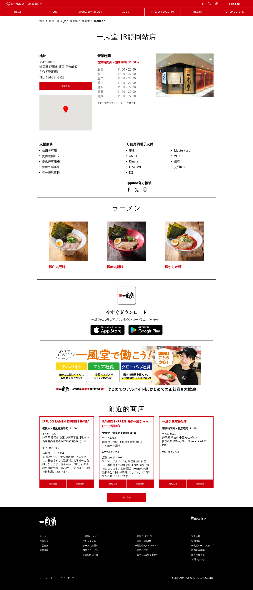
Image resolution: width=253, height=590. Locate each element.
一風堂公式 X (141, 550)
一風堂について (90, 536)
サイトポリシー (47, 578)
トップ (42, 536)
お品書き (43, 545)
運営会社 (195, 536)
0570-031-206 (50, 448)
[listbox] (126, 238)
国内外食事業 (198, 550)
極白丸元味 (57, 266)
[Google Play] (145, 330)
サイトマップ (67, 578)
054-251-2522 (55, 77)
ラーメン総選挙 (90, 545)
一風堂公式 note (143, 541)
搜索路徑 (65, 86)
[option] (126, 238)
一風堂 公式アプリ (144, 536)
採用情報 (195, 541)
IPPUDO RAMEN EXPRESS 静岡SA (65, 421)
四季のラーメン (90, 550)
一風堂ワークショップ (202, 545)
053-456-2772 (170, 452)
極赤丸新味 (115, 266)
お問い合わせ (198, 559)
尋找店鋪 (126, 498)
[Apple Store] (107, 330)
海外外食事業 (198, 555)
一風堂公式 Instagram (146, 555)
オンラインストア (91, 541)
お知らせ (43, 541)
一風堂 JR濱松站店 (174, 421)
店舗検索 (43, 550)
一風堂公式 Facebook (145, 545)
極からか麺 (173, 266)
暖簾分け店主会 (90, 555)
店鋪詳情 (80, 484)
